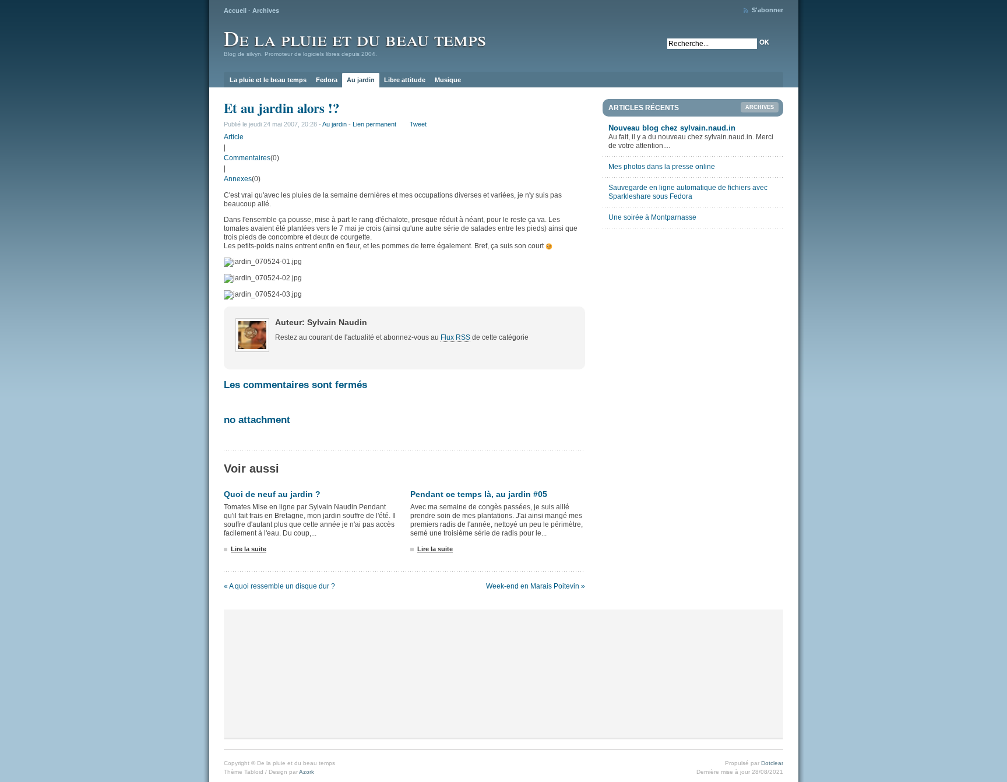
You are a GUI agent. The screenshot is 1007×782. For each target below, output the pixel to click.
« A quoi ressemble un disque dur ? (279, 586)
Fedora (326, 79)
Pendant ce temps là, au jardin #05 (478, 494)
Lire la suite (248, 548)
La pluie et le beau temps (268, 79)
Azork (306, 772)
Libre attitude (404, 79)
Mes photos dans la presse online (661, 167)
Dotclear (772, 763)
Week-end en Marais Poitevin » (535, 586)
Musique (448, 79)
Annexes (238, 179)
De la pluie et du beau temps (355, 38)
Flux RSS (455, 337)
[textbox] (712, 44)
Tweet (418, 124)
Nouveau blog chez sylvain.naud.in (671, 128)
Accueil (235, 10)
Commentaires (247, 158)
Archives (265, 10)
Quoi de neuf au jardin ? (272, 494)
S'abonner (767, 9)
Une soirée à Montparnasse (652, 217)
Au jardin (361, 79)
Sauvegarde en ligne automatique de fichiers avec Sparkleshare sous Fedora (687, 192)
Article (234, 137)
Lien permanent (374, 124)
